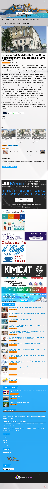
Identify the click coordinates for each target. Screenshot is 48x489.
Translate (28, 15)
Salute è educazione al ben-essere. (19, 402)
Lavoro (18, 19)
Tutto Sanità (14, 473)
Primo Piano (25, 19)
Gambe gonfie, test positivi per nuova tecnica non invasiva (14, 152)
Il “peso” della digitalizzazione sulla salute (20, 319)
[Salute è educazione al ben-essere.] (6, 404)
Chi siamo (4, 1)
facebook (40, 1)
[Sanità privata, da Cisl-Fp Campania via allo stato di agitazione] (5, 309)
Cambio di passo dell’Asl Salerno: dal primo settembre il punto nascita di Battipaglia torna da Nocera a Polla (27, 337)
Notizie (6, 19)
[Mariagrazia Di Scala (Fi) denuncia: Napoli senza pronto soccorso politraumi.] (6, 392)
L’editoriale (32, 19)
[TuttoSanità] (2, 19)
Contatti (9, 1)
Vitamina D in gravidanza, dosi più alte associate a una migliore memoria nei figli (27, 379)
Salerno (11, 148)
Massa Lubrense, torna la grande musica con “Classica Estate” (26, 373)
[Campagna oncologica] (6, 398)
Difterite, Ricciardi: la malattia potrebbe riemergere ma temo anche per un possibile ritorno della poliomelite (27, 332)
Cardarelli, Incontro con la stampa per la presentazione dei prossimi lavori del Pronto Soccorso (33, 153)
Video (38, 19)
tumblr (46, 1)
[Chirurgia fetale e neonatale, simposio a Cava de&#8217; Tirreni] (9, 133)
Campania (8, 148)
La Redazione (15, 1)
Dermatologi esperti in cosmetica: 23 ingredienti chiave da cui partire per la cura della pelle (27, 355)
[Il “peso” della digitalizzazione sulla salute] (5, 321)
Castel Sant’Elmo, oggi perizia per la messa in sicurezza (24, 367)
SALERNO (15, 145)
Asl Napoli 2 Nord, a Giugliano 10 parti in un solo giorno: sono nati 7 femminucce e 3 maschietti (27, 326)
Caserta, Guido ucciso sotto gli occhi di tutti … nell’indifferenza (26, 343)
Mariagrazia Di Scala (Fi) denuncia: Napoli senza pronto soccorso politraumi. (28, 391)
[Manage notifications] (45, 487)
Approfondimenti (17, 23)
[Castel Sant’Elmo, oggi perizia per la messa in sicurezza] (5, 368)
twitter (42, 1)
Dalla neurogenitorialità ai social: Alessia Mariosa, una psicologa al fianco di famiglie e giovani (27, 314)
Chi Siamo (5, 437)
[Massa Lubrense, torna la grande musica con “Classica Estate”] (5, 374)
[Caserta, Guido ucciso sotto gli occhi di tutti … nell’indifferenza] (5, 345)
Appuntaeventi (26, 23)
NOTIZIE (10, 145)
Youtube (44, 1)
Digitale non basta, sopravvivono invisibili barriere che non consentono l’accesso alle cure (27, 361)
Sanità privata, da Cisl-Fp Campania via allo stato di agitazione (26, 307)
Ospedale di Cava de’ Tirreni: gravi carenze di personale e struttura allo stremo (23, 138)
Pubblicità (21, 1)
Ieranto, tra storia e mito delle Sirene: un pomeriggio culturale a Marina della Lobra (27, 349)
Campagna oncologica (16, 396)
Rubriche (13, 19)
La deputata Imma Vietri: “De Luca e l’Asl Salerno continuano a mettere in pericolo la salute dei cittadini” (39, 138)
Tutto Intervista (8, 23)
